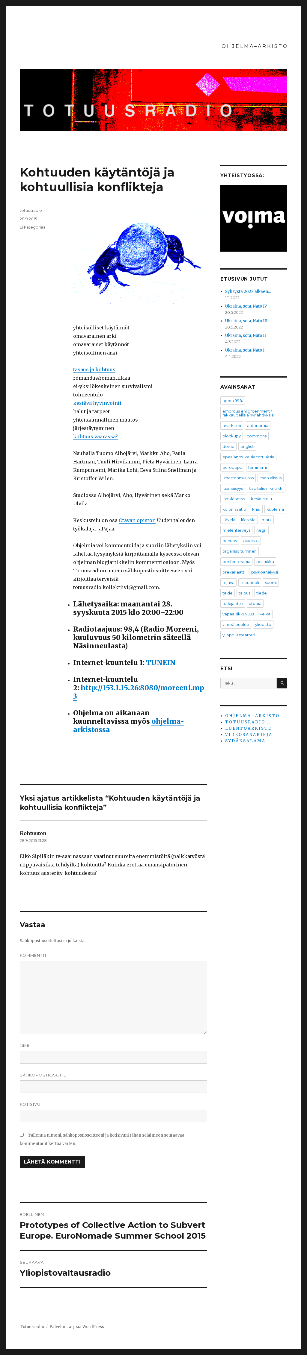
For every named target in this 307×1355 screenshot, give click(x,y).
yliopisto (263, 624)
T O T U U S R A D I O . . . (247, 722)
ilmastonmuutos (238, 477)
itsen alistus (271, 477)
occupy (229, 540)
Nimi (24, 1045)
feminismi (257, 467)
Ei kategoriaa (33, 227)
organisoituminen (239, 551)
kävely (228, 519)
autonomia (257, 425)
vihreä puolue (235, 624)
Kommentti (33, 955)
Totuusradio (32, 1326)
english (247, 446)
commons (257, 436)
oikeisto (251, 540)
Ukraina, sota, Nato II (245, 335)
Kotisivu (30, 1104)
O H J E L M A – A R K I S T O (254, 46)
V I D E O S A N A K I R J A (248, 734)
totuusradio (31, 210)
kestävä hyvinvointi (97, 403)
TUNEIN (161, 662)
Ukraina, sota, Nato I (244, 350)
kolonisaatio (234, 509)
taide (227, 593)
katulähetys (233, 498)
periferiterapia (236, 561)
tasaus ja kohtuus (94, 369)
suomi (271, 582)
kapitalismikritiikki (266, 488)
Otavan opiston (137, 520)
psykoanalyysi (264, 572)
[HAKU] (282, 683)
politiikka (265, 561)
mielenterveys (236, 530)
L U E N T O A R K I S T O (248, 728)
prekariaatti (233, 572)
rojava (228, 582)
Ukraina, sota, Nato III (246, 320)
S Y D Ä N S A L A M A (245, 740)
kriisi (256, 509)
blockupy (231, 436)
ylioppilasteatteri (238, 634)
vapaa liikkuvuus (238, 614)
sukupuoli (249, 582)
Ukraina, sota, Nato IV (246, 306)
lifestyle (248, 519)
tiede (261, 593)
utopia (255, 603)
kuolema (275, 509)
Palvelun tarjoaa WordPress (76, 1326)
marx (267, 519)
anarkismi (231, 425)
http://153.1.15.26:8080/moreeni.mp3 (138, 691)
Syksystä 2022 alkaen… (248, 291)
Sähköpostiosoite (43, 1075)
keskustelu (261, 498)
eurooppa (232, 467)
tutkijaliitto (232, 603)
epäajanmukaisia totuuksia (248, 456)
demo (228, 446)
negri (261, 530)
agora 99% (232, 400)
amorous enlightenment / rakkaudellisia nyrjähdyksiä (248, 413)
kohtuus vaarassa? (95, 436)
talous (244, 593)
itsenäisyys (232, 488)
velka (265, 614)
